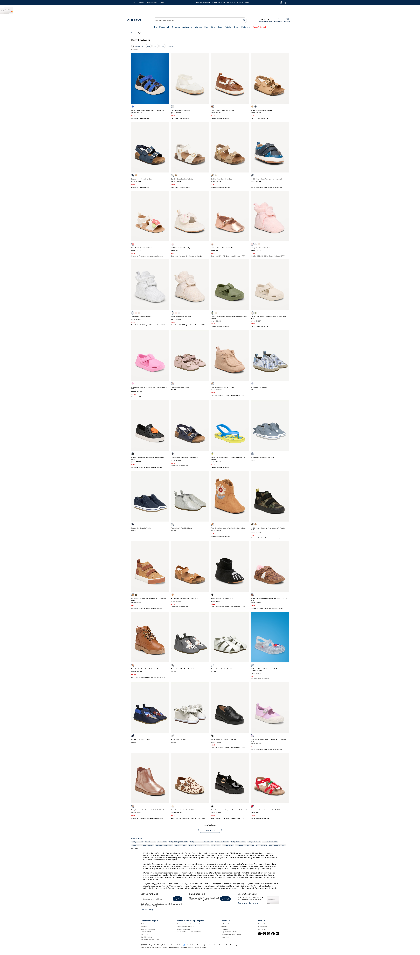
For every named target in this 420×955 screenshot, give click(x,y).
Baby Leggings (180, 845)
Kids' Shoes (162, 842)
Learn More (254, 903)
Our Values (224, 929)
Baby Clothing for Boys (245, 845)
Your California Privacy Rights (197, 945)
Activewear (187, 27)
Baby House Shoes (238, 842)
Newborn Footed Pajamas (199, 845)
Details (246, 2)
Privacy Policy (147, 910)
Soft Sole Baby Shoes (164, 845)
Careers (224, 926)
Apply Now (243, 903)
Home (133, 33)
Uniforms (176, 27)
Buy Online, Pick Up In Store (150, 939)
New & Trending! (161, 27)
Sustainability (223, 945)
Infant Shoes (150, 842)
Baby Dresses (228, 845)
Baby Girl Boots (254, 842)
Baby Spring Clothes (277, 845)
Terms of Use (213, 945)
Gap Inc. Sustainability (229, 932)
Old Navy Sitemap (227, 924)
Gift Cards (144, 934)
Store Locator (262, 926)
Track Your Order (146, 932)
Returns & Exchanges (148, 929)
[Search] (244, 20)
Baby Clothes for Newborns (142, 845)
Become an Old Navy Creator (231, 934)
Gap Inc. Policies (200, 947)
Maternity (245, 27)
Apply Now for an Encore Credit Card (189, 932)
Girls (213, 27)
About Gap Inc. (235, 945)
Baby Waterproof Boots (178, 842)
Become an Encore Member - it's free (189, 924)
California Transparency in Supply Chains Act (178, 947)
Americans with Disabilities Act (151, 947)
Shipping (144, 926)
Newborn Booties (222, 842)
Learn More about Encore (185, 926)
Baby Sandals (137, 842)
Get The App (262, 929)
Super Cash (225, 937)
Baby (236, 27)
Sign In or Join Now (236, 2)
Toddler (228, 27)
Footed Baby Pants (270, 842)
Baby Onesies (261, 845)
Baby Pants (215, 845)
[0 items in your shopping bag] (286, 2)
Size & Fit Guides (146, 937)
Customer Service (146, 924)
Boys (220, 27)
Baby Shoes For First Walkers (201, 842)
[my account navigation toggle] (281, 2)
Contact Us (261, 924)
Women (198, 27)
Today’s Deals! (259, 27)
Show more (134, 848)
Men (206, 27)
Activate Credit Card (183, 929)
